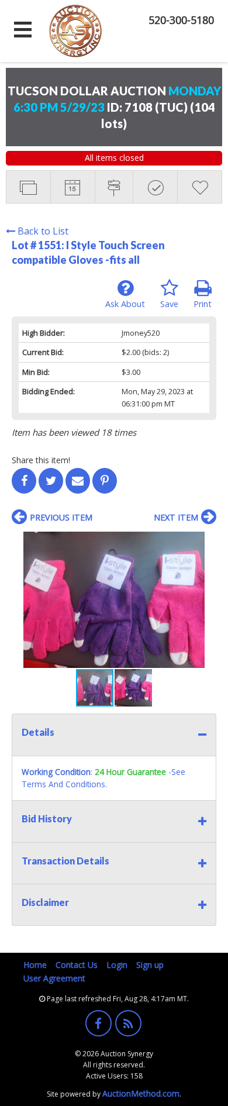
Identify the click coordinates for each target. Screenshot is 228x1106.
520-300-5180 (181, 20)
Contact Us (77, 964)
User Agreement (54, 978)
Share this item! (41, 460)
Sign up (150, 964)
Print (203, 303)
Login (116, 964)
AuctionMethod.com (140, 1093)
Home (35, 964)
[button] (205, 542)
